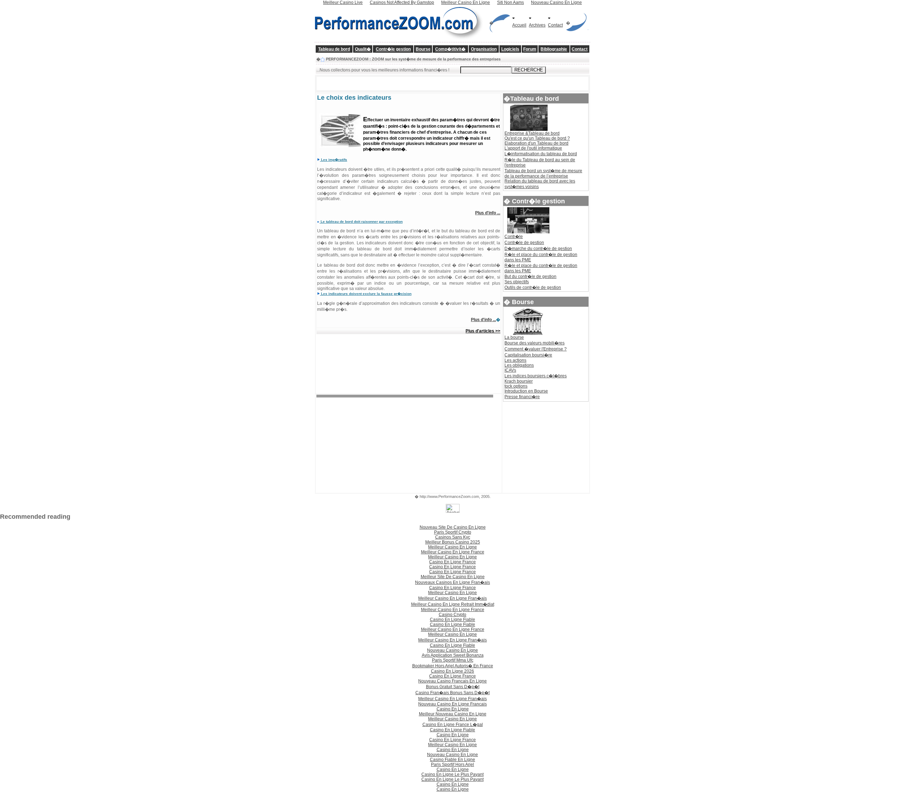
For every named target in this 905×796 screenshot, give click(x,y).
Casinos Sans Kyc (452, 537)
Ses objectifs (516, 281)
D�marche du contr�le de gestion (538, 248)
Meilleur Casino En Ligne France (452, 552)
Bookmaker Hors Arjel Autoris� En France (452, 665)
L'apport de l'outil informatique (533, 148)
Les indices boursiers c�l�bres (535, 375)
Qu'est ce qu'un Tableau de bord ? (537, 138)
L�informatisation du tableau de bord (540, 153)
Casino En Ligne (453, 709)
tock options (515, 386)
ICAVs (510, 370)
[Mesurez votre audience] (453, 511)
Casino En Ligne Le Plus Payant (452, 774)
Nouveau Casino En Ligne (452, 650)
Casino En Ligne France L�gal (452, 724)
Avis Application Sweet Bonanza (453, 655)
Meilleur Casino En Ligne (452, 547)
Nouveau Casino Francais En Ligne (452, 681)
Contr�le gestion (393, 49)
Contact (555, 25)
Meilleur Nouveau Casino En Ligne (452, 713)
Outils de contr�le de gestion (532, 287)
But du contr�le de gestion (530, 276)
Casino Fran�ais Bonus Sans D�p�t (452, 692)
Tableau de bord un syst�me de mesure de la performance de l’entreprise (543, 173)
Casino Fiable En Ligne (452, 759)
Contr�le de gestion (524, 242)
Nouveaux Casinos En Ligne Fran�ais (452, 582)
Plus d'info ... (487, 212)
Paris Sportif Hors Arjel (452, 764)
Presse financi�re (522, 396)
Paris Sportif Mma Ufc (452, 660)
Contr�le (513, 236)
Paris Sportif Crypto (452, 532)
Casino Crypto (452, 614)
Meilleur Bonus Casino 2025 (452, 542)
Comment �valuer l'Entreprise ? (535, 349)
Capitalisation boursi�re (528, 355)
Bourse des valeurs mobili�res (534, 343)
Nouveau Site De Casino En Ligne (453, 527)
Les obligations (519, 365)
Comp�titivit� (450, 49)
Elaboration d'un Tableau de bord (536, 143)
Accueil (519, 25)
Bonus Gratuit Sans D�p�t (452, 686)
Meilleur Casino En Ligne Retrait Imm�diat (452, 604)
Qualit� (363, 49)
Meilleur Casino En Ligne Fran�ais (452, 598)
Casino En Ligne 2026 (452, 671)
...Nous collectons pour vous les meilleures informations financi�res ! (382, 70)
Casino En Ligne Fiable (452, 619)
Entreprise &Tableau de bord (532, 133)
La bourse (514, 337)
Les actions (515, 360)
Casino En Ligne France (452, 561)
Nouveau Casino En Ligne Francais (452, 704)
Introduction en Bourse (526, 391)
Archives (537, 25)
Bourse (423, 49)
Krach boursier (518, 381)
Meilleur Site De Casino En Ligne (453, 576)
